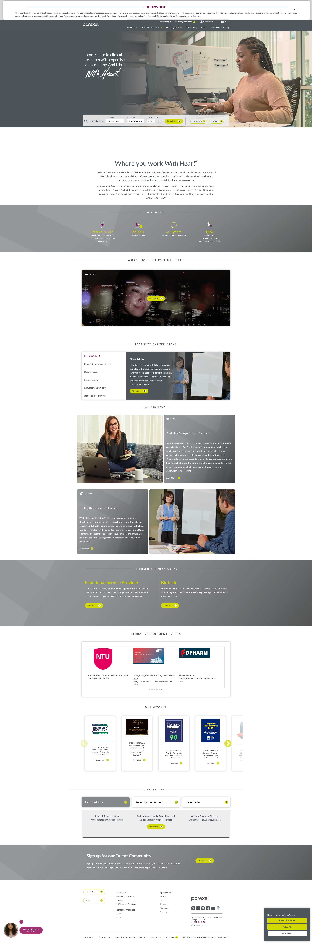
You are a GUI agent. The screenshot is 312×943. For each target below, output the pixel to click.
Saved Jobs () (165, 21)
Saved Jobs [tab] (193, 802)
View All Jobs (214, 121)
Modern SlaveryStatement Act (125, 937)
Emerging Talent (173, 27)
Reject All (287, 927)
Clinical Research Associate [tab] (97, 364)
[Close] (307, 911)
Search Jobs (171, 121)
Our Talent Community (220, 27)
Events (203, 27)
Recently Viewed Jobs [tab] (149, 802)
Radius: (150, 118)
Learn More (171, 478)
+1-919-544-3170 (198, 922)
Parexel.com (198, 925)
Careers (163, 904)
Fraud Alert (170, 937)
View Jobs (135, 391)
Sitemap (142, 937)
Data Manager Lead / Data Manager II (156, 816)
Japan (118, 913)
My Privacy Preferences (125, 896)
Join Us (88, 901)
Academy (163, 912)
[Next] (228, 743)
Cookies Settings (155, 937)
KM (159, 123)
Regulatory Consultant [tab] (95, 387)
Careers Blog (191, 27)
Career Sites (208, 21)
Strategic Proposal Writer (107, 816)
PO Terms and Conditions (126, 904)
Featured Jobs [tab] (94, 802)
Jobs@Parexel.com (109, 16)
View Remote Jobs (196, 121)
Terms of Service (104, 937)
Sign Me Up (201, 861)
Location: (131, 118)
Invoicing (119, 900)
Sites (162, 900)
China (118, 917)
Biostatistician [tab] (91, 356)
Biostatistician (137, 359)
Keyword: (110, 118)
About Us (131, 27)
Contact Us (89, 892)
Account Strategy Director (204, 816)
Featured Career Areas (150, 27)
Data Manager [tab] (91, 372)
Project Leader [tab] (91, 379)
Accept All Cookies (287, 920)
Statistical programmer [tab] (95, 395)
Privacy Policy (89, 937)
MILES (160, 121)
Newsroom (164, 908)
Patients (163, 896)
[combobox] (135, 121)
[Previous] (84, 743)
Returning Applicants (184, 21)
